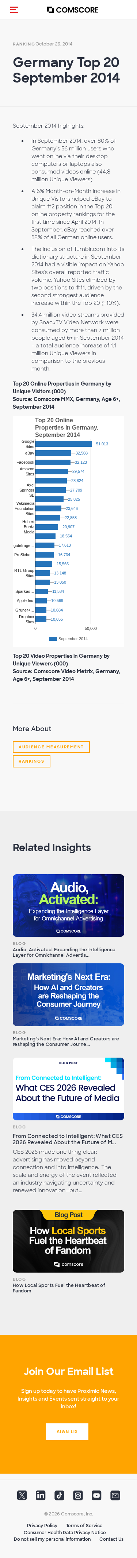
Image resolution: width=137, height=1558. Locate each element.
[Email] (115, 1498)
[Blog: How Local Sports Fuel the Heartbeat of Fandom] (68, 1241)
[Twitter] (22, 1498)
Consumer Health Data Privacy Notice (65, 1533)
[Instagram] (78, 1498)
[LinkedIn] (41, 1498)
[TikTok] (59, 1498)
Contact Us (111, 1539)
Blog (19, 943)
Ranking (24, 44)
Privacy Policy (42, 1526)
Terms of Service (84, 1526)
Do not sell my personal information (52, 1539)
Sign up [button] (67, 1431)
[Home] (72, 10)
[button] (14, 9)
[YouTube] (97, 1498)
